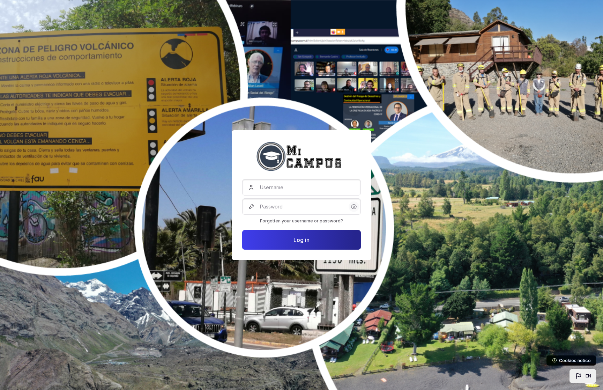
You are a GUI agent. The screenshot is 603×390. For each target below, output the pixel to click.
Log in (301, 239)
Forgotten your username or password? (301, 220)
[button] (583, 376)
